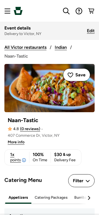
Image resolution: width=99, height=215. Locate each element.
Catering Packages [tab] (51, 197)
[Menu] (7, 11)
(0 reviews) (30, 129)
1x (15, 157)
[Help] (79, 11)
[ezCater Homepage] (18, 11)
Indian (61, 47)
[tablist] (49, 198)
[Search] (66, 11)
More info (16, 142)
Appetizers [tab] (18, 197)
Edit (91, 30)
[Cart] (91, 11)
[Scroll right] (88, 197)
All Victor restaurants (25, 47)
